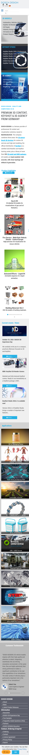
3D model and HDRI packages (16, 154)
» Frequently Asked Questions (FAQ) (13, 721)
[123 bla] (5, 13)
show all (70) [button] (9, 172)
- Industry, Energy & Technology (12, 29)
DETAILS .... (10, 356)
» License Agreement (8, 737)
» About (4, 702)
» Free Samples (7, 718)
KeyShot (18, 146)
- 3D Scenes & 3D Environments (12, 32)
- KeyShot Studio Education (11, 58)
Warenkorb (6, 5)
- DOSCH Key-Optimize (9, 61)
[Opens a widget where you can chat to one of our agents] (6, 752)
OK (15, 752)
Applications (7, 426)
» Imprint (5, 742)
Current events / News (10, 323)
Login (3, 5)
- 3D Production (7, 80)
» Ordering (5, 732)
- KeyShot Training (8, 63)
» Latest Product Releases (10, 707)
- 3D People (6, 27)
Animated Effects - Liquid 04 (14, 274)
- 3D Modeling (6, 84)
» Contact (5, 734)
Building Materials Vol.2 (14, 308)
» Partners (5, 724)
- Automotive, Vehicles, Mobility (12, 22)
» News (4, 705)
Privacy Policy (21, 749)
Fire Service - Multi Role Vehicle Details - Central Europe (14, 238)
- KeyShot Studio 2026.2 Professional (14, 51)
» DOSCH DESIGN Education (11, 726)
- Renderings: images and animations (14, 87)
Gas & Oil (14, 201)
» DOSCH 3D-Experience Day (11, 715)
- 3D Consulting (7, 82)
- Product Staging (8, 34)
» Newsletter (6, 713)
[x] (27, 751)
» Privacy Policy (7, 740)
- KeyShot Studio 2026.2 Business (13, 54)
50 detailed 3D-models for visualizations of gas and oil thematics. (14, 205)
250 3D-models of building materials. (14, 310)
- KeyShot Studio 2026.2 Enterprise (13, 56)
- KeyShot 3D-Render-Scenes (11, 25)
